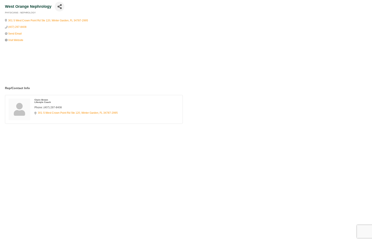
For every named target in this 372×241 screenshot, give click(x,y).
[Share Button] (59, 6)
